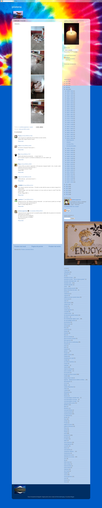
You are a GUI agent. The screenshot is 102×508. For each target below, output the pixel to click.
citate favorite (67, 302)
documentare (67, 322)
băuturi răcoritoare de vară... (71, 290)
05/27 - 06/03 (70, 134)
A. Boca (66, 270)
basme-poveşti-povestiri (69, 288)
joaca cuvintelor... (68, 370)
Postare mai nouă (20, 246)
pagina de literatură (68, 426)
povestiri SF (67, 435)
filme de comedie (68, 336)
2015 (67, 188)
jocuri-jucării (67, 372)
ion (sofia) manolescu (69, 361)
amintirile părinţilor (68, 284)
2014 (67, 190)
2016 (67, 186)
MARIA (65, 394)
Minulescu (66, 408)
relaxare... (69, 142)
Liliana (65, 388)
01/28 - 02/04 (70, 176)
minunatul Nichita (68, 410)
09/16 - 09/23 (70, 103)
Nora (65, 419)
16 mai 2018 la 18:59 (26, 164)
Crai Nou (66, 308)
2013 (67, 192)
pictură (65, 429)
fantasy (66, 331)
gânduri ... (66, 351)
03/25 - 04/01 (70, 160)
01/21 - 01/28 (70, 178)
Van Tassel (66, 471)
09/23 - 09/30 (70, 101)
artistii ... (66, 286)
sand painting (67, 449)
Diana (19, 164)
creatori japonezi (68, 309)
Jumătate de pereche (70, 58)
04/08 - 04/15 (70, 156)
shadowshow (67, 453)
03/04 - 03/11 (70, 166)
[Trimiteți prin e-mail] (36, 127)
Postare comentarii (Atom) (27, 249)
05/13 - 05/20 (70, 138)
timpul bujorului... (71, 140)
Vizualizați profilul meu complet (71, 206)
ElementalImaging (60, 496)
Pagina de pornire (37, 246)
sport (65, 458)
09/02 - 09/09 (70, 106)
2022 (67, 83)
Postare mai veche (55, 246)
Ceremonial (67, 299)
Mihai (65, 406)
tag (65, 460)
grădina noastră (68, 354)
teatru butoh (67, 462)
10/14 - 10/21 (70, 95)
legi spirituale (67, 381)
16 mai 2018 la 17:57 (25, 154)
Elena (65, 327)
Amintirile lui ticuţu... (68, 277)
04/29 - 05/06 (70, 150)
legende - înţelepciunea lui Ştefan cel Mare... (74, 379)
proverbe (66, 437)
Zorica (65, 481)
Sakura (65, 447)
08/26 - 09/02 (70, 108)
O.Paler (66, 420)
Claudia (66, 306)
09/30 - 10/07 (70, 99)
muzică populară (68, 412)
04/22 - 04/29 (70, 152)
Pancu (65, 428)
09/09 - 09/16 (70, 104)
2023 (67, 81)
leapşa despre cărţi (68, 377)
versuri (65, 474)
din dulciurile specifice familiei (71, 315)
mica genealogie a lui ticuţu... (71, 399)
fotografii (66, 349)
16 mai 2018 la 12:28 (27, 135)
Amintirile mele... (68, 282)
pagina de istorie (68, 424)
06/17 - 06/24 (70, 128)
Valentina (66, 469)
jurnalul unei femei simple (70, 374)
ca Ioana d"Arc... (70, 144)
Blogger (72, 496)
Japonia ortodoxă (68, 369)
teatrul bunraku (67, 465)
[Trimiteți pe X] (39, 127)
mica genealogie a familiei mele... (72, 397)
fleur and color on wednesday (71, 342)
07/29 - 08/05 (70, 116)
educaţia (66, 325)
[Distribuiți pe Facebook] (41, 127)
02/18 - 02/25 (70, 170)
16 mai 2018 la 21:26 (26, 176)
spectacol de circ (68, 455)
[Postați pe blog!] (38, 127)
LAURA (66, 376)
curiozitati (66, 311)
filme (65, 334)
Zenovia (66, 480)
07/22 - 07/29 (70, 118)
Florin (65, 345)
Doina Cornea (67, 324)
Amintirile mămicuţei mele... (70, 281)
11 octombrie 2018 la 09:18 (35, 210)
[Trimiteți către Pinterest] (42, 127)
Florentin (66, 343)
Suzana (20, 135)
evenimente (67, 329)
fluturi (65, 347)
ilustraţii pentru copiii (69, 358)
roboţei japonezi (68, 444)
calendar (66, 295)
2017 (67, 184)
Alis (65, 275)
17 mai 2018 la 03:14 (28, 199)
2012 (67, 194)
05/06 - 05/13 (70, 148)
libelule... (66, 385)
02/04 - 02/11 (70, 174)
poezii (65, 433)
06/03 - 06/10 (70, 132)
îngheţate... (66, 365)
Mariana (66, 395)
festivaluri (66, 333)
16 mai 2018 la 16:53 (26, 145)
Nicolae (66, 417)
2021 (67, 85)
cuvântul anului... (68, 313)
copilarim (20, 199)
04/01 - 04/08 (70, 158)
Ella (19, 154)
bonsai (65, 291)
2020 (67, 87)
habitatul (66, 356)
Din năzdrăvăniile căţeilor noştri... (72, 318)
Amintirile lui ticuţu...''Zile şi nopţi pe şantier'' (74, 279)
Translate (75, 52)
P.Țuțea (66, 422)
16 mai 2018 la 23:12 (28, 185)
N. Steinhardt (67, 415)
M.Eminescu (67, 392)
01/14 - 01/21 (70, 180)
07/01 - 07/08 (70, 124)
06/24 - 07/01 (70, 126)
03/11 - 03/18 (70, 164)
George (66, 352)
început (66, 363)
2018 (67, 89)
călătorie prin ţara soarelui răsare (72, 297)
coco (19, 176)
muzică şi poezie (68, 413)
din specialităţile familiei (69, 320)
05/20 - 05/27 (70, 136)
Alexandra (66, 273)
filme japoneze (67, 340)
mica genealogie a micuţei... (70, 401)
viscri (65, 478)
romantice (66, 446)
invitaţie (66, 360)
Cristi (19, 145)
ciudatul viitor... (67, 304)
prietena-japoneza (22, 210)
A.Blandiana (67, 272)
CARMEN (20, 185)
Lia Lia (65, 383)
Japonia (66, 367)
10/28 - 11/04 (70, 91)
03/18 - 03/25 (70, 162)
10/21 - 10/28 (70, 93)
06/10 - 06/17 (70, 130)
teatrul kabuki (67, 467)
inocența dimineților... (72, 146)
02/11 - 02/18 (70, 172)
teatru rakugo (67, 463)
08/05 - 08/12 (70, 114)
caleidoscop (67, 293)
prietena (17, 6)
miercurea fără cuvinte (24, 129)
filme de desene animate (70, 338)
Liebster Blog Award (68, 386)
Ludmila (66, 390)
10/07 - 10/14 (70, 97)
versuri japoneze (68, 476)
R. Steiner (66, 438)
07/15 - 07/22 (70, 120)
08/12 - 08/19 (70, 112)
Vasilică (66, 472)
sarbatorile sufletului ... (69, 451)
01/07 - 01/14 (70, 182)
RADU (65, 440)
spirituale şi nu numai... (69, 456)
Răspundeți (20, 141)
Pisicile (65, 431)
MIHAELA (66, 404)
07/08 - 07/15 (70, 122)
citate (65, 300)
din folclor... (66, 317)
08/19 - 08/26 (70, 110)
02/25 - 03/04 (70, 168)
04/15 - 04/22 (70, 154)
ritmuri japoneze (68, 442)
